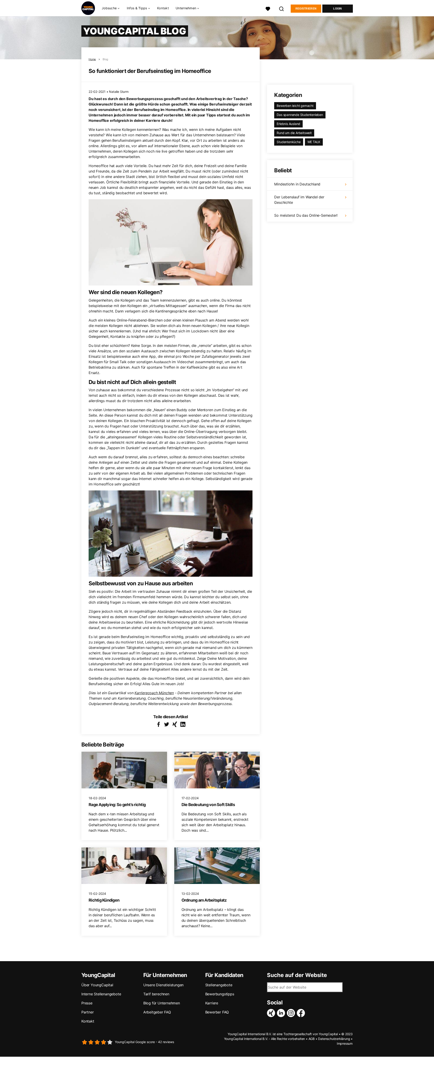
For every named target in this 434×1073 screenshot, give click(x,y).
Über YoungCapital (97, 985)
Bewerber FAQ (217, 1012)
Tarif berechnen (156, 994)
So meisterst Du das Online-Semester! (305, 215)
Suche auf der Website (297, 975)
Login (337, 8)
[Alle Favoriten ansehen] (268, 8)
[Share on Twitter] (166, 724)
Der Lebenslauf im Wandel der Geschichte (299, 200)
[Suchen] (281, 8)
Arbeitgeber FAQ (157, 1012)
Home (92, 59)
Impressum (345, 1043)
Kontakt (163, 8)
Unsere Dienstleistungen (163, 985)
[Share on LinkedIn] (183, 724)
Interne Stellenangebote (101, 994)
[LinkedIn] (282, 1013)
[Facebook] (302, 1013)
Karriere (211, 1003)
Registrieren (306, 8)
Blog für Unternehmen (161, 1003)
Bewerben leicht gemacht (295, 106)
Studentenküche (288, 142)
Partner (87, 1012)
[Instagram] (292, 1013)
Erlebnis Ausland (288, 124)
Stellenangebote (218, 985)
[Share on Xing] (174, 724)
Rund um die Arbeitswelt (294, 133)
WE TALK (314, 142)
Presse (86, 1003)
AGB (312, 1039)
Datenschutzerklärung (334, 1039)
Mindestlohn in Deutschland (297, 184)
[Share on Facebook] (158, 724)
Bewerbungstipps (219, 994)
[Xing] (272, 1013)
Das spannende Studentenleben (300, 115)
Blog (105, 59)
